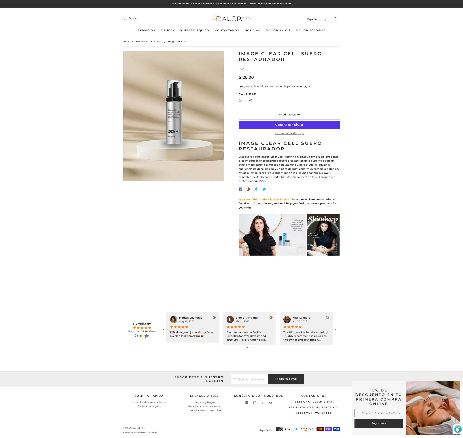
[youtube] (271, 403)
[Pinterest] (248, 189)
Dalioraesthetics (137, 428)
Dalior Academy (310, 30)
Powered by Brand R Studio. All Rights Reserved (140, 432)
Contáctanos (227, 30)
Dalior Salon (278, 30)
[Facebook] (240, 189)
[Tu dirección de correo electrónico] (250, 379)
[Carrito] (335, 19)
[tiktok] (263, 403)
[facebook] (247, 403)
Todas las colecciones (136, 41)
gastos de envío (254, 86)
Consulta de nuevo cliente (149, 402)
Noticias (252, 30)
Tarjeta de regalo (149, 406)
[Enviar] (127, 18)
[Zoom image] (173, 117)
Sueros (158, 41)
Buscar (133, 18)
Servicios (146, 30)
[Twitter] (264, 189)
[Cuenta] (327, 19)
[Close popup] (456, 385)
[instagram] (255, 403)
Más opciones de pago (289, 133)
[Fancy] (256, 189)
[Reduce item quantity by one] (240, 101)
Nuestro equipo (194, 30)
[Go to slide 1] (247, 347)
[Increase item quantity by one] (251, 101)
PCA (241, 68)
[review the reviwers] (214, 318)
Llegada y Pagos (204, 402)
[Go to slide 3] (252, 347)
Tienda (167, 30)
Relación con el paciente (204, 406)
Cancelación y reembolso (204, 410)
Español (312, 19)
